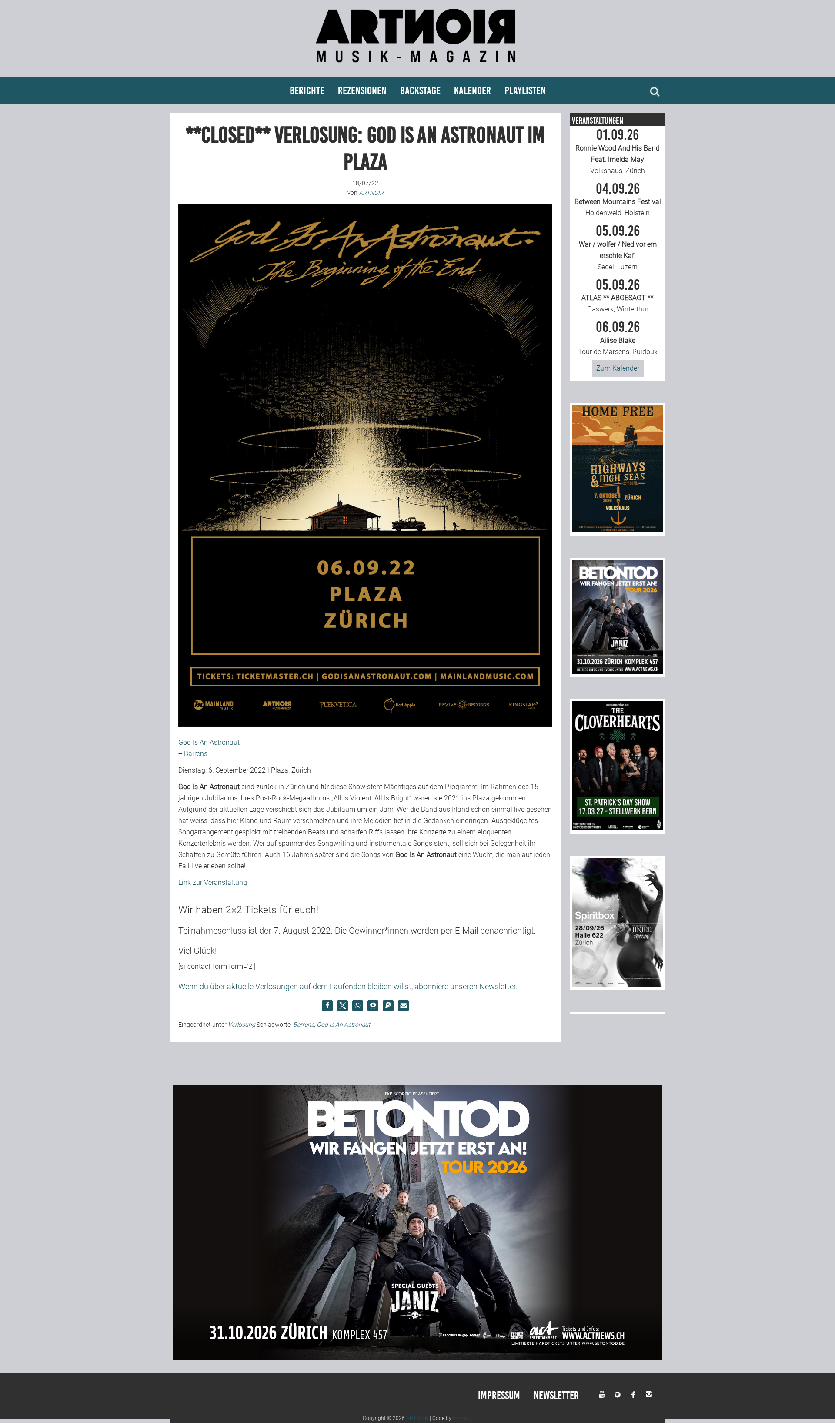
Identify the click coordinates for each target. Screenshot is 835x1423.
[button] (327, 1005)
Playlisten (525, 90)
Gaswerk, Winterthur (617, 296)
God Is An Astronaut (209, 742)
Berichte (307, 90)
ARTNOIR (417, 1418)
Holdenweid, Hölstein (617, 200)
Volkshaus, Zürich (617, 151)
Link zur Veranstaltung (212, 882)
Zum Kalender (617, 368)
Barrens (195, 754)
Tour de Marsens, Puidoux (618, 338)
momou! (463, 1418)
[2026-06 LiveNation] (617, 530)
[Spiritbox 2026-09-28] (617, 984)
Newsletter (556, 1395)
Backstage (420, 90)
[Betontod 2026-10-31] (617, 671)
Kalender (472, 90)
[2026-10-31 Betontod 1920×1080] (417, 1358)
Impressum (499, 1395)
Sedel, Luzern (618, 247)
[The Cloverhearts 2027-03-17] (617, 828)
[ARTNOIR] (417, 66)
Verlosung (241, 1024)
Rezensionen (362, 90)
